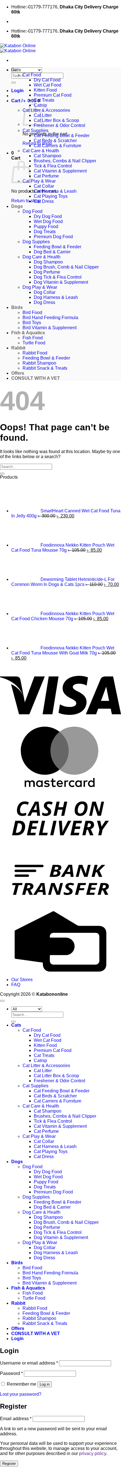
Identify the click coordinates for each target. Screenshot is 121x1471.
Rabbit (18, 347)
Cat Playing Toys (51, 196)
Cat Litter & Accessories (46, 110)
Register (9, 1463)
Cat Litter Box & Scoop (56, 120)
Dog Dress (44, 302)
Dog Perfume (47, 272)
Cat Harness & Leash (55, 191)
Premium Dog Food (53, 236)
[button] (17, 90)
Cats (16, 69)
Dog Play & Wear (40, 287)
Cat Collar (44, 186)
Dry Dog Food (48, 216)
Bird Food (32, 312)
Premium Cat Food (52, 95)
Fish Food (33, 337)
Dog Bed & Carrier (52, 251)
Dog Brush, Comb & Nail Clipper (66, 267)
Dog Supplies (36, 241)
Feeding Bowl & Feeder (57, 246)
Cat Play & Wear (39, 181)
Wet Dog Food (48, 221)
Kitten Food (45, 90)
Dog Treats (45, 231)
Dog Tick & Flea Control (58, 277)
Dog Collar (44, 292)
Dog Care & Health (41, 256)
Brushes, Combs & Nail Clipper (65, 160)
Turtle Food (34, 342)
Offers (17, 373)
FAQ (15, 984)
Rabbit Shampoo (39, 363)
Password (11, 1373)
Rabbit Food (35, 353)
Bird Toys (32, 322)
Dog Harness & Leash (56, 297)
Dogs (17, 206)
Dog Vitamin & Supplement (61, 282)
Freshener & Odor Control (59, 125)
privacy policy (92, 1453)
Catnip (40, 1060)
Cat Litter (43, 115)
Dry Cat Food (47, 80)
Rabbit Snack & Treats (45, 368)
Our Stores (22, 979)
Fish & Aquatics (28, 332)
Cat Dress (44, 201)
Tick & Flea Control (53, 165)
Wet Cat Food (47, 85)
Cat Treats (44, 100)
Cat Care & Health (41, 150)
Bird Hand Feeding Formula (50, 317)
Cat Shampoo (47, 155)
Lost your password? (20, 1394)
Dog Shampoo (48, 262)
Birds (17, 307)
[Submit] (13, 82)
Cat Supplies (35, 130)
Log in (45, 1384)
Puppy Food (46, 226)
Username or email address (29, 1363)
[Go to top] (2, 1001)
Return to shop (26, 200)
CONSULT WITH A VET (35, 378)
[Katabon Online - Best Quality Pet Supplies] (18, 48)
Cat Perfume (46, 176)
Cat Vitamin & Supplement (60, 171)
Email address (16, 1418)
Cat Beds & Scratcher (55, 140)
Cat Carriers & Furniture (57, 145)
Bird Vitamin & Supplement (50, 327)
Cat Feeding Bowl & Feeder (61, 135)
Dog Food (32, 211)
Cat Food (32, 74)
